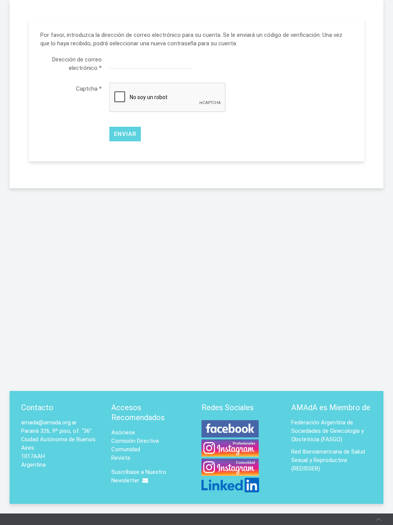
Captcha (89, 88)
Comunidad (125, 449)
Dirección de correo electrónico (77, 63)
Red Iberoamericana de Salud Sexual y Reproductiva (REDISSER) (328, 460)
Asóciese (123, 432)
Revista (120, 457)
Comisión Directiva (135, 440)
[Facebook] (230, 433)
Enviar (125, 134)
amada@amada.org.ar (49, 422)
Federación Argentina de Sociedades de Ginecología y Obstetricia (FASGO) (327, 431)
